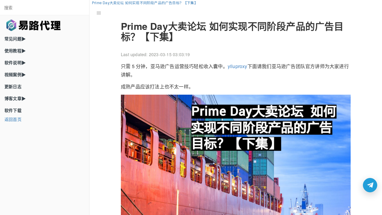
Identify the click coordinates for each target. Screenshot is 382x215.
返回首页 (12, 119)
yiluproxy (237, 66)
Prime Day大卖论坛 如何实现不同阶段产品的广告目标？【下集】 (145, 2)
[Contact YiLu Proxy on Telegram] (370, 185)
